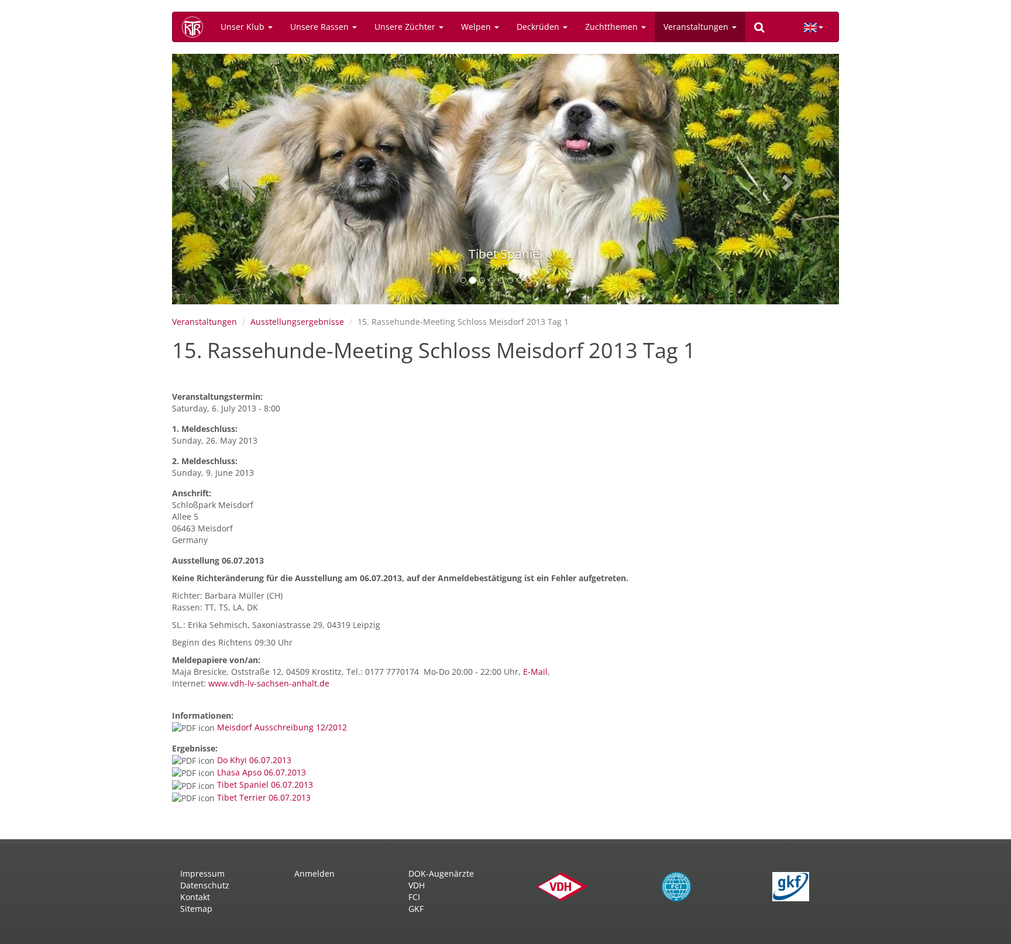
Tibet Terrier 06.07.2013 (264, 797)
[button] (222, 179)
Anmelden (314, 873)
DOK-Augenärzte (441, 873)
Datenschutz (204, 885)
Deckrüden (539, 26)
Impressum (202, 873)
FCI (414, 896)
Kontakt (195, 896)
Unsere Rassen (320, 26)
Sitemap (196, 908)
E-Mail (535, 671)
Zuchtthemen (612, 26)
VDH (416, 885)
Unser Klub (244, 26)
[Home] (196, 27)
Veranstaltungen (697, 26)
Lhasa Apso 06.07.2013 (261, 772)
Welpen (477, 26)
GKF (416, 908)
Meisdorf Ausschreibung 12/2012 (282, 727)
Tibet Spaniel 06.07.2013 (265, 784)
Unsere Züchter (406, 26)
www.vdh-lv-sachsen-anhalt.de (268, 683)
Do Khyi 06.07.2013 (254, 760)
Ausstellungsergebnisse (297, 321)
